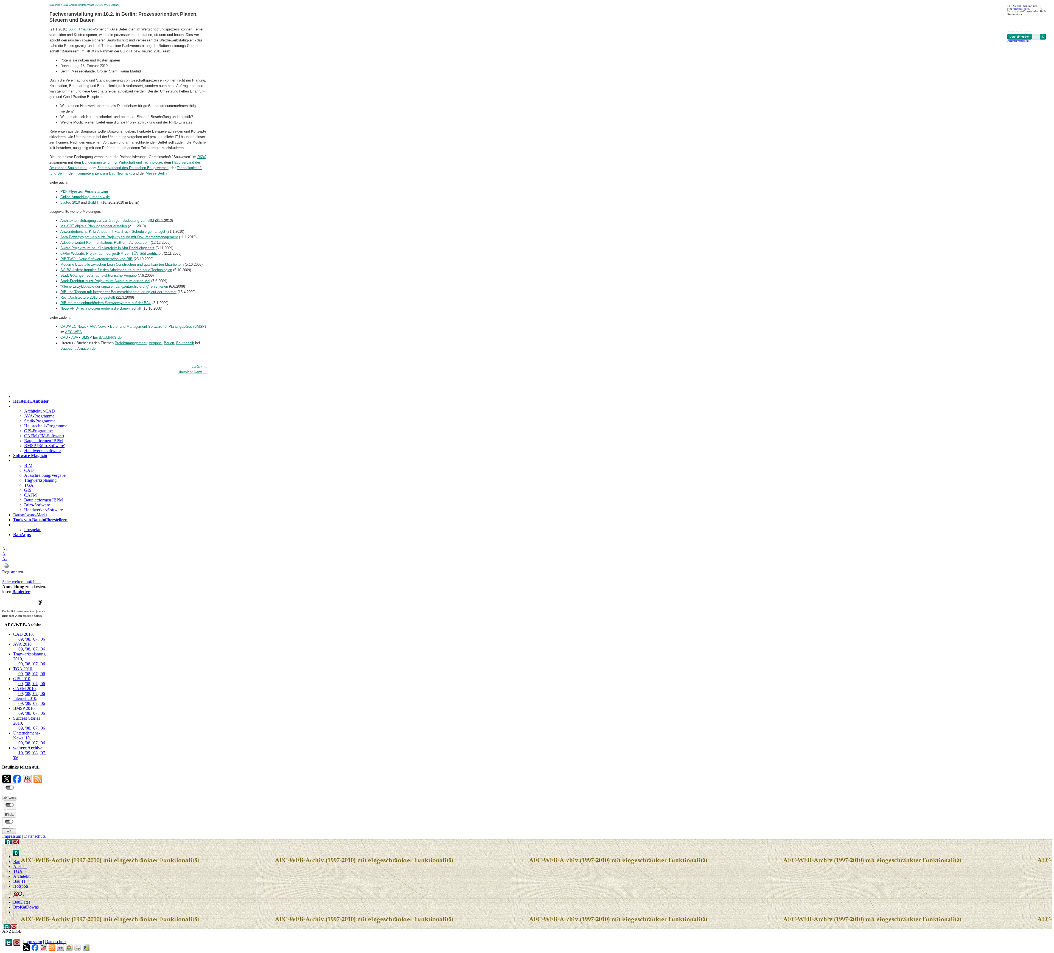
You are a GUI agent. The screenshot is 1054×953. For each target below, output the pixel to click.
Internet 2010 (24, 698)
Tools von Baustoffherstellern (40, 519)
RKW (201, 157)
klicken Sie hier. (1021, 8)
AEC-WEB (73, 332)
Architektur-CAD (39, 411)
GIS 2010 (21, 678)
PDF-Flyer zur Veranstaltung (84, 191)
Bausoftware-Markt (30, 514)
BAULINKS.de (110, 337)
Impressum (11, 836)
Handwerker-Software (43, 510)
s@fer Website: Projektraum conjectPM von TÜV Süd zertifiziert (111, 253)
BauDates (21, 902)
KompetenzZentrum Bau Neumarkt (104, 173)
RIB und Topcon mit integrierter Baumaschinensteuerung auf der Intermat (118, 292)
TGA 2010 (22, 668)
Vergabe (155, 343)
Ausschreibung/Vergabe (45, 475)
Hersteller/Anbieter (31, 401)
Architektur (23, 876)
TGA (28, 485)
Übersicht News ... (192, 372)
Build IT (74, 29)
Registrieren (12, 572)
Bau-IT (19, 881)
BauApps (22, 534)
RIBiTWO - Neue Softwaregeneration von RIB (96, 259)
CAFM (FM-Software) (44, 435)
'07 (35, 639)
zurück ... (199, 367)
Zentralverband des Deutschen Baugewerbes (133, 168)
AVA (74, 337)
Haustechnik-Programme (45, 426)
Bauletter (21, 591)
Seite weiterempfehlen (21, 581)
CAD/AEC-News (73, 326)
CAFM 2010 (24, 688)
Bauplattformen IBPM (43, 440)
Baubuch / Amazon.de (78, 348)
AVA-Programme (39, 416)
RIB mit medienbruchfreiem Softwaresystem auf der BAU (105, 303)
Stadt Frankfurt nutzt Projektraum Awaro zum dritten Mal (105, 281)
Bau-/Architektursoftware (78, 4)
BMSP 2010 (24, 708)
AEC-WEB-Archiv (108, 4)
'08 (27, 639)
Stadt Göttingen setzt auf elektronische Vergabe (98, 275)
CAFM (30, 495)
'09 (20, 639)
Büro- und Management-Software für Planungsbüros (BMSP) (158, 326)
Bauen (169, 343)
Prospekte (32, 529)
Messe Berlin (156, 173)
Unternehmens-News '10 (26, 735)
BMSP (87, 337)
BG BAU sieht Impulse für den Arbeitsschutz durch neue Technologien (116, 270)
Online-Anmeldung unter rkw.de (85, 197)
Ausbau (20, 866)
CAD (64, 337)
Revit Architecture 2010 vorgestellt (87, 297)
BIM (28, 465)
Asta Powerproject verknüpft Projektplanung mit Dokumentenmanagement (119, 237)
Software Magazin (30, 455)
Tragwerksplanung (40, 480)
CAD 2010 (23, 634)
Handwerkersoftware (42, 450)
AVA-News (98, 326)
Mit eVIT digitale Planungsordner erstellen (93, 226)
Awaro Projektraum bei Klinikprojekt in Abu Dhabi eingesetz (107, 248)
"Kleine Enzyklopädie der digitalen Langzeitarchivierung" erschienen (114, 286)
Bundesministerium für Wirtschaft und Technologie (122, 162)
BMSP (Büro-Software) (44, 445)
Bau (16, 861)
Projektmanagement (131, 343)
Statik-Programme (39, 421)
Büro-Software (37, 505)
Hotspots (21, 886)
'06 (42, 639)
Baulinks (54, 4)
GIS (27, 490)
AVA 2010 (22, 644)
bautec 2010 (70, 202)
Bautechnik (185, 343)
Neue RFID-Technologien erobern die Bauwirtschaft (100, 308)
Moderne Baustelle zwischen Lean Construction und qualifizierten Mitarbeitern (122, 264)
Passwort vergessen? (1018, 41)
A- (4, 558)
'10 (20, 752)
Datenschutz (35, 836)
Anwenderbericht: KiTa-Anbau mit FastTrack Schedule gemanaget (112, 231)
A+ (5, 548)
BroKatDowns (26, 907)
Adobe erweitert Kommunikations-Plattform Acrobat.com (105, 242)
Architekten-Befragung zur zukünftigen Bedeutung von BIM (107, 220)
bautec (87, 29)
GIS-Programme (38, 430)
